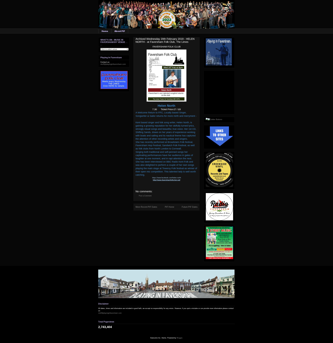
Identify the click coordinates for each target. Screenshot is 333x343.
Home (105, 31)
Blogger (179, 338)
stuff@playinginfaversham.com (113, 64)
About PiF (119, 31)
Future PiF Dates (189, 207)
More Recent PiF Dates (146, 207)
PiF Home (169, 207)
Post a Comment (145, 196)
